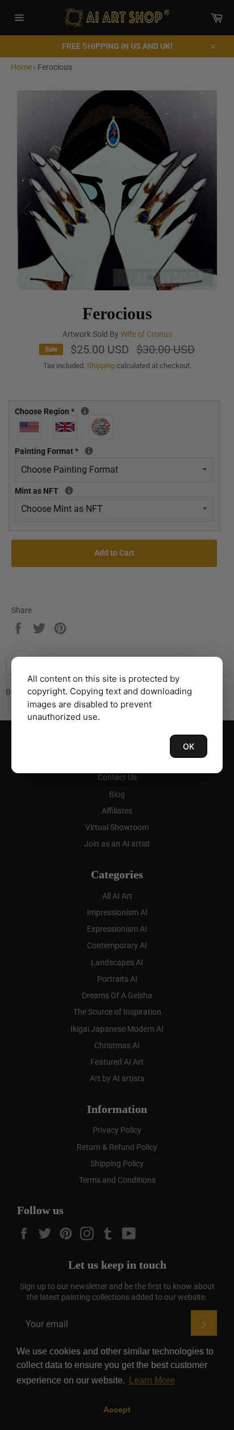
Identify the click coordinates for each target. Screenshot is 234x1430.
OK (188, 746)
